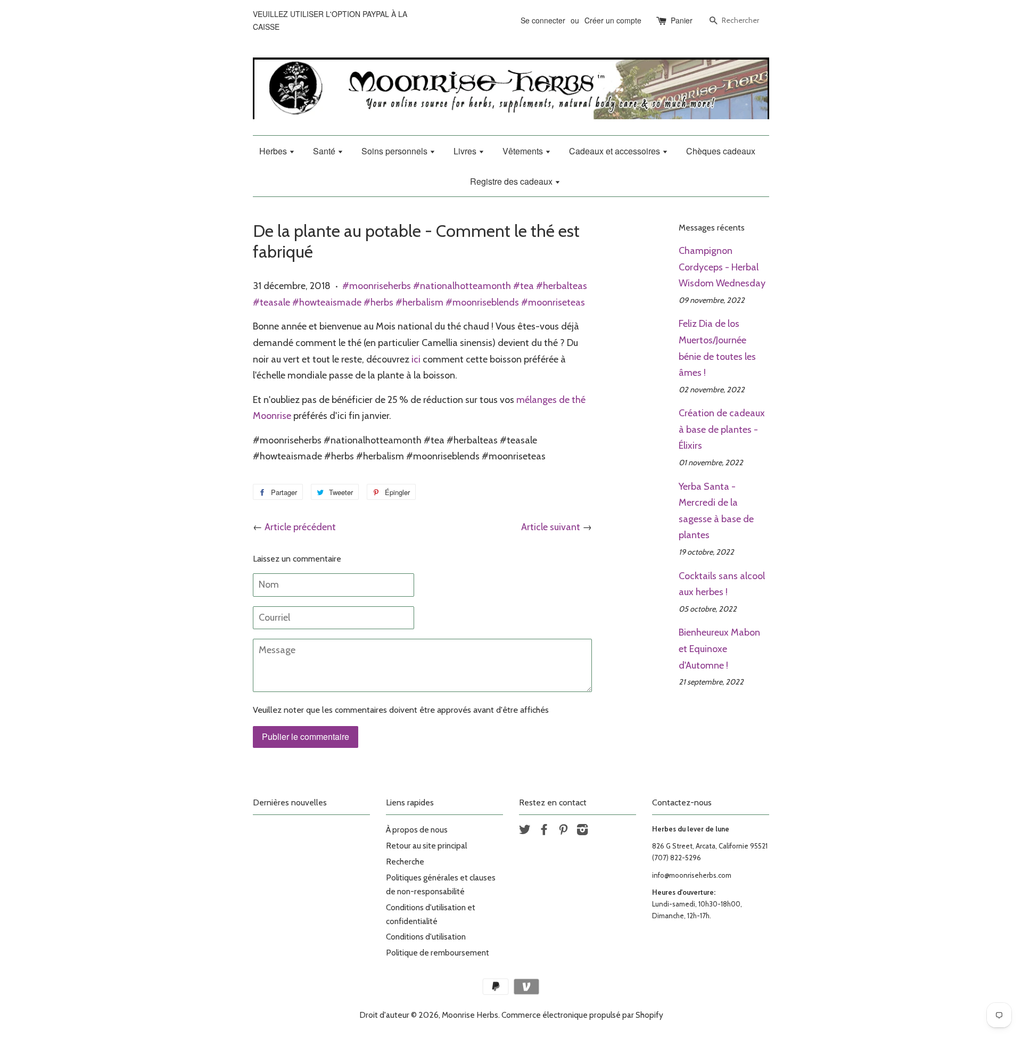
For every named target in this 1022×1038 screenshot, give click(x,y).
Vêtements (523, 151)
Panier (682, 20)
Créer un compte (612, 20)
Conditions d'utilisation (426, 937)
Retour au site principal (426, 846)
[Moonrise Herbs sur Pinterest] (563, 831)
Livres (466, 151)
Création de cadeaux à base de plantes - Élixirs (722, 429)
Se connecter (543, 20)
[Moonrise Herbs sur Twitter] (525, 831)
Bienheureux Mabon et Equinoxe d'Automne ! (719, 649)
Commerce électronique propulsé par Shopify (582, 1015)
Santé (325, 151)
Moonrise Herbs (470, 1015)
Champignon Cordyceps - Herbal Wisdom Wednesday (722, 267)
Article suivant (550, 527)
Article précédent (300, 527)
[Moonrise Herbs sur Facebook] (544, 831)
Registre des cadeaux (512, 181)
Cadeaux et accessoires (615, 151)
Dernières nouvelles (290, 802)
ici (416, 359)
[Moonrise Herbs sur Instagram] (582, 831)
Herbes (274, 151)
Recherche (405, 861)
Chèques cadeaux (720, 151)
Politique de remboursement (437, 953)
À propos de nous (417, 830)
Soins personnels (395, 151)
